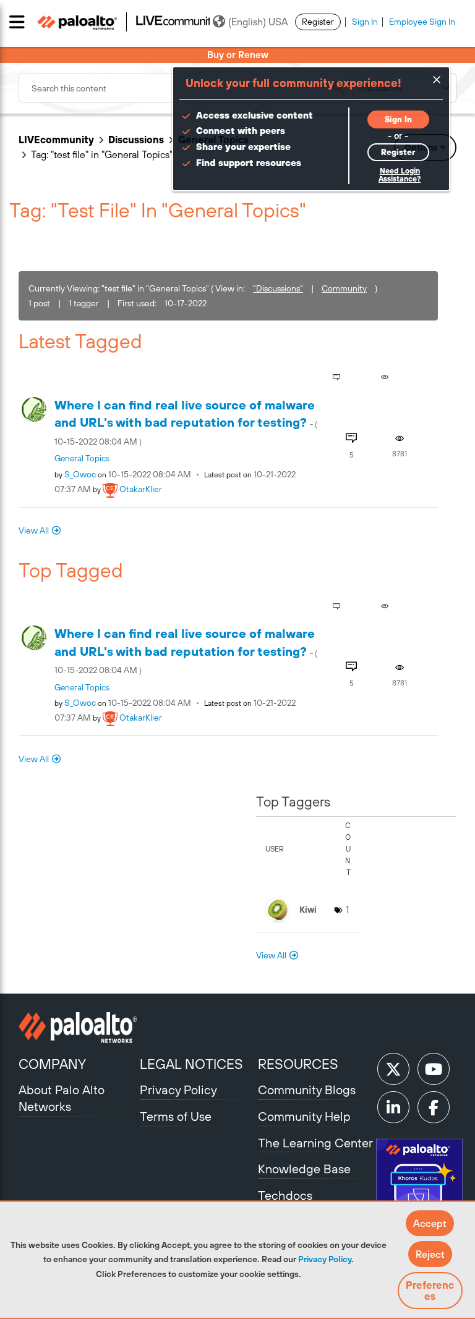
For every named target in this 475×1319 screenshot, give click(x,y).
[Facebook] (433, 1107)
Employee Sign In (422, 22)
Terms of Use (176, 1116)
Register (318, 22)
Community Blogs (307, 1089)
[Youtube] (433, 1069)
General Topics (81, 458)
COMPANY (52, 1064)
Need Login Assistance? (400, 175)
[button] (430, 1223)
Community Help (304, 1116)
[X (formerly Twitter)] (393, 1069)
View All (34, 530)
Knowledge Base (304, 1169)
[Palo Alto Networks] (78, 1027)
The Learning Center (315, 1143)
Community (344, 288)
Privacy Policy (324, 1259)
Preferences (430, 1290)
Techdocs (285, 1195)
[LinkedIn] (393, 1107)
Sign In (365, 22)
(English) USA (258, 21)
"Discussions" (278, 288)
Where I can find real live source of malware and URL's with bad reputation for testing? (185, 422)
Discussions (136, 139)
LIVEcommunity (56, 139)
